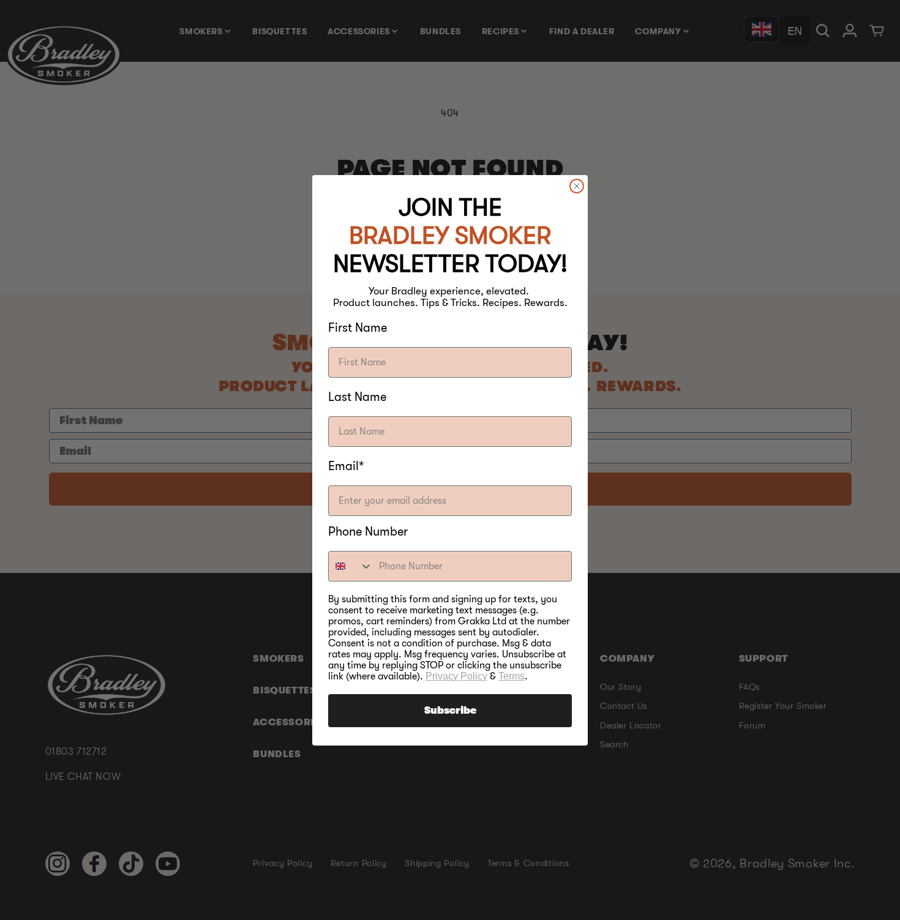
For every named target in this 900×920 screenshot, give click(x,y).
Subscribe (450, 710)
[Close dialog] (577, 186)
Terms (511, 676)
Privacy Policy (456, 676)
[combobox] (351, 566)
